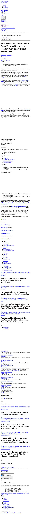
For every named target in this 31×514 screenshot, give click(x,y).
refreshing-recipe (7, 263)
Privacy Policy (6, 506)
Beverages (5, 55)
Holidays (10, 55)
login (6, 2)
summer (16, 84)
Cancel (10, 478)
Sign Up (6, 10)
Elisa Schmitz (4, 366)
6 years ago (9, 392)
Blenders (5, 158)
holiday (15, 85)
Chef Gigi (3, 361)
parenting (5, 7)
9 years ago (9, 385)
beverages (5, 246)
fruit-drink (5, 253)
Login (2, 10)
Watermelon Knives (7, 161)
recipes (5, 262)
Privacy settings (17, 512)
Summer (5, 265)
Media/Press (6, 501)
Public (4, 475)
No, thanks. (9, 38)
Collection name (4, 471)
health (4, 6)
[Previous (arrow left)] (1, 401)
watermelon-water (7, 270)
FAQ (4, 502)
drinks (4, 248)
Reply (4, 355)
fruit (12, 73)
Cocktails (3, 289)
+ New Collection (4, 477)
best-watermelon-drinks (8, 245)
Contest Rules (6, 508)
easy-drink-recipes (7, 249)
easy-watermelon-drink (8, 250)
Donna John (3, 356)
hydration (5, 257)
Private (9, 475)
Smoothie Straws (7, 162)
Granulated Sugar (4, 227)
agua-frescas (6, 242)
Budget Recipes (4, 409)
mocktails (5, 261)
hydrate (5, 255)
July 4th (5, 258)
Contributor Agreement (8, 507)
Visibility (3, 474)
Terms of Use (6, 504)
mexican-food (6, 259)
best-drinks (5, 244)
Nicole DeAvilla (4, 351)
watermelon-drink (7, 267)
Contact (5, 499)
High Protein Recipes (5, 421)
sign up (2, 2)
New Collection (4, 470)
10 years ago (10, 355)
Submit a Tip (3, 11)
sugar (11, 150)
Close (11, 477)
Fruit (2, 55)
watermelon (6, 266)
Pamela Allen (18, 368)
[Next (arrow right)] (2, 401)
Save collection (4, 478)
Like (2, 355)
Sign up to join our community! (8, 28)
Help (4, 503)
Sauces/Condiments (5, 435)
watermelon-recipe (7, 268)
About (4, 498)
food (4, 5)
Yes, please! (3, 38)
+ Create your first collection (7, 467)
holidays (5, 254)
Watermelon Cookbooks (8, 159)
